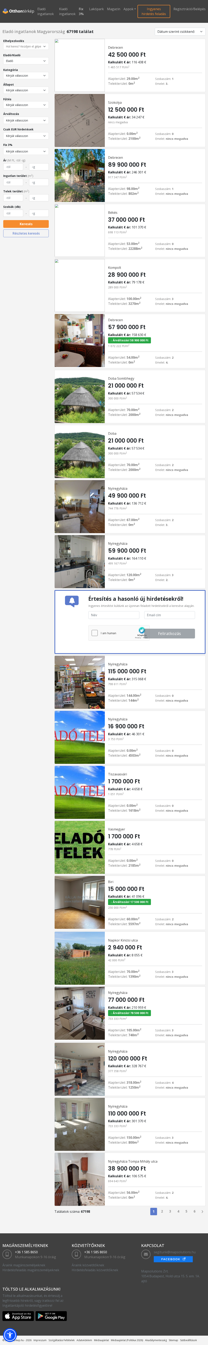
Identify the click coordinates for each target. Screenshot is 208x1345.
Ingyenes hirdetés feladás (154, 11)
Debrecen (115, 47)
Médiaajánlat (101, 1340)
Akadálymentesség (156, 1340)
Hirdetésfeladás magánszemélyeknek (30, 1270)
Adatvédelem (84, 1340)
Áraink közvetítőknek (88, 1265)
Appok (128, 9)
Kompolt (114, 267)
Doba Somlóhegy (121, 378)
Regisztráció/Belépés (189, 9)
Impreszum (40, 1340)
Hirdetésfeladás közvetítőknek (95, 1270)
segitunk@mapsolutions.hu (175, 1252)
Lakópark (96, 9)
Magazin (113, 9)
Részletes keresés (26, 233)
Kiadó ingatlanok (67, 11)
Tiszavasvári (117, 774)
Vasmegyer (116, 829)
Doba (112, 433)
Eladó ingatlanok (45, 11)
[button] (10, 1335)
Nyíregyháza (117, 488)
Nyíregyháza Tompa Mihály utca (132, 1161)
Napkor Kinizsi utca (123, 940)
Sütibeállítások (188, 1340)
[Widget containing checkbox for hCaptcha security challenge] (119, 633)
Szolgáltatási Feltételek (62, 1340)
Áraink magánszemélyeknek (23, 1265)
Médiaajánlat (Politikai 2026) (127, 1340)
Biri (110, 882)
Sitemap (173, 1340)
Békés (112, 212)
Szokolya (115, 102)
